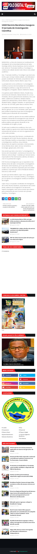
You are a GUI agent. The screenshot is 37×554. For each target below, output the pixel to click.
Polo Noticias (22, 438)
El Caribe (4, 427)
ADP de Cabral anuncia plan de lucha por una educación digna (22, 238)
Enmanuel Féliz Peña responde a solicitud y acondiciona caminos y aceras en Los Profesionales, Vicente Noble (22, 458)
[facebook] (10, 375)
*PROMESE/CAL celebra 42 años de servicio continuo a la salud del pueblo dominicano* (22, 230)
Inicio (3, 20)
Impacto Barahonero (7, 434)
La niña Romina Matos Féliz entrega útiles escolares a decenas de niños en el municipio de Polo (22, 221)
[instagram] (10, 383)
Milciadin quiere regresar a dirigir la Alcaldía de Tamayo (21, 503)
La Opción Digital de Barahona (24, 435)
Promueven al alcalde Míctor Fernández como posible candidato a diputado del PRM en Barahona (22, 467)
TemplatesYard (23, 551)
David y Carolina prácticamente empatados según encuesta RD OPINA (21, 475)
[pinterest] (27, 379)
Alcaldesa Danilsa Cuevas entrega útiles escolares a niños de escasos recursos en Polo (22, 484)
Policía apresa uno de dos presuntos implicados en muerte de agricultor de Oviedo (21, 449)
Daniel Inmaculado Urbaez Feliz (11, 34)
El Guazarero (5, 430)
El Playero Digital (23, 432)
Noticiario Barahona (7, 437)
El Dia (20, 427)
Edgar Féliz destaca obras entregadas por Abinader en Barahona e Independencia (21, 531)
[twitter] (27, 375)
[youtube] (10, 387)
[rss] (10, 379)
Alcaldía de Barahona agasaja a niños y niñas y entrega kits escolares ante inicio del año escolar (22, 522)
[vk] (27, 383)
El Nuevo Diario (6, 432)
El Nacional (22, 430)
